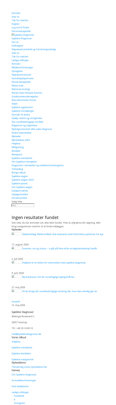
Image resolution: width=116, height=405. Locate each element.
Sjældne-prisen (20, 183)
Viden (15, 103)
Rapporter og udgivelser (24, 125)
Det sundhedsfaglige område (27, 121)
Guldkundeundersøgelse (25, 96)
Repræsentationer (21, 74)
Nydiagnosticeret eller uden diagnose (32, 129)
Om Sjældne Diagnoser (24, 374)
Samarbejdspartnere (22, 78)
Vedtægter (17, 45)
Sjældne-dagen (20, 176)
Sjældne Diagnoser (22, 38)
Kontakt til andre (21, 114)
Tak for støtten (20, 20)
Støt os (15, 16)
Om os (15, 42)
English (15, 23)
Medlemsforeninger (22, 67)
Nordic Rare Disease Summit (27, 92)
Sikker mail (17, 85)
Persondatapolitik (21, 31)
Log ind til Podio (20, 27)
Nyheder (16, 136)
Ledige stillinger (20, 60)
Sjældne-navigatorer (23, 359)
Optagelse (17, 71)
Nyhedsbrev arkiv (21, 140)
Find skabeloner (20, 386)
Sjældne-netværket (22, 158)
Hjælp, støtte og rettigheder (27, 118)
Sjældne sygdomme (22, 107)
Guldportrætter (20, 190)
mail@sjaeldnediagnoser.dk (26, 334)
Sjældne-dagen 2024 (23, 179)
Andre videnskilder (21, 132)
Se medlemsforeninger (24, 380)
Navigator (17, 154)
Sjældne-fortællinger (23, 110)
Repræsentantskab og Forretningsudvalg (34, 49)
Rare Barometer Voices (24, 100)
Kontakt (16, 13)
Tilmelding (17, 169)
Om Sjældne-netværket (24, 161)
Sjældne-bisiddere (21, 353)
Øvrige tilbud (18, 172)
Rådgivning (18, 147)
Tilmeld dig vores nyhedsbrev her (29, 366)
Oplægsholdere (20, 194)
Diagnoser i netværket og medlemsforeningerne (38, 165)
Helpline (16, 143)
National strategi (21, 89)
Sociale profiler (19, 197)
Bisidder (16, 150)
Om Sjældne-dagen (22, 187)
